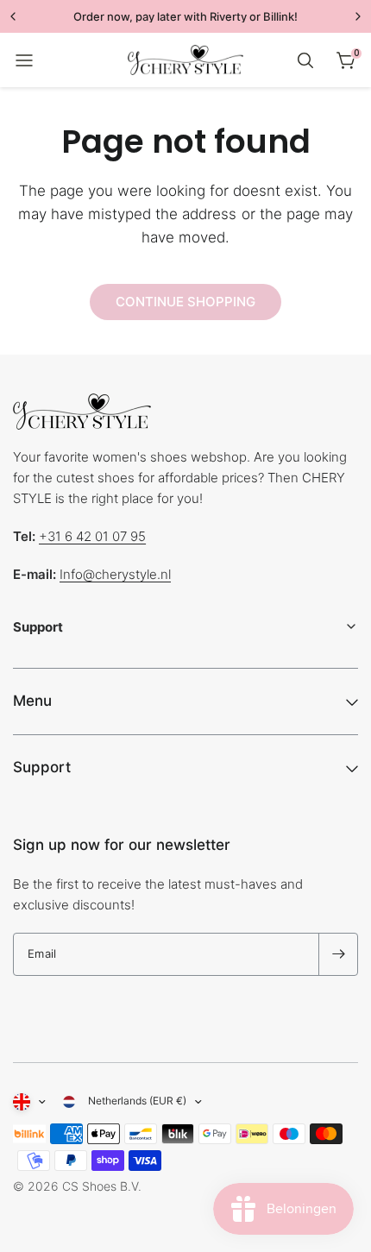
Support (42, 767)
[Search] (305, 60)
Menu (32, 700)
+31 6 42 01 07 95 (92, 536)
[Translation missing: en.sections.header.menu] (24, 60)
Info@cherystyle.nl (115, 574)
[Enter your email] (338, 954)
